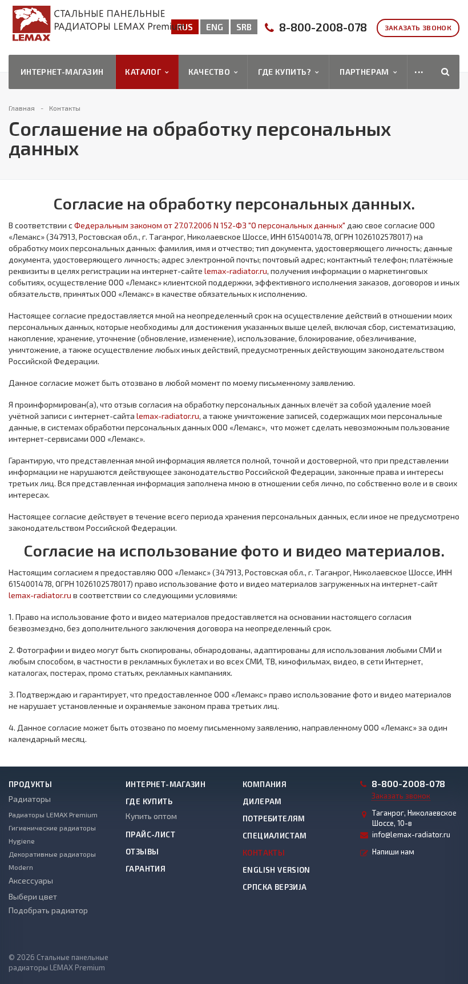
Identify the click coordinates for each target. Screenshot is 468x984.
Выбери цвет (33, 896)
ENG (214, 27)
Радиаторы (30, 799)
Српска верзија (274, 887)
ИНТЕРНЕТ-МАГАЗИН (165, 784)
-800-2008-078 (323, 27)
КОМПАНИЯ (265, 784)
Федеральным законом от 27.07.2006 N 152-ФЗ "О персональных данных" (209, 225)
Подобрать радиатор (48, 910)
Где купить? (286, 71)
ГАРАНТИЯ (146, 868)
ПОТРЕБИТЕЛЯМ (274, 818)
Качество (211, 71)
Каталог (145, 71)
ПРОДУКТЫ (30, 784)
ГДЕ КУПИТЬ (149, 801)
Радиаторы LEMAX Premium (53, 814)
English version (276, 869)
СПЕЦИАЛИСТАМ (275, 835)
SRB (244, 27)
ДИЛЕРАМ (262, 801)
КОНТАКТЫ (264, 852)
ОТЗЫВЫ (142, 851)
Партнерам (366, 71)
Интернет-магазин (62, 71)
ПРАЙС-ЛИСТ (150, 834)
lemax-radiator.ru (235, 271)
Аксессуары (31, 880)
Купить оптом (151, 816)
